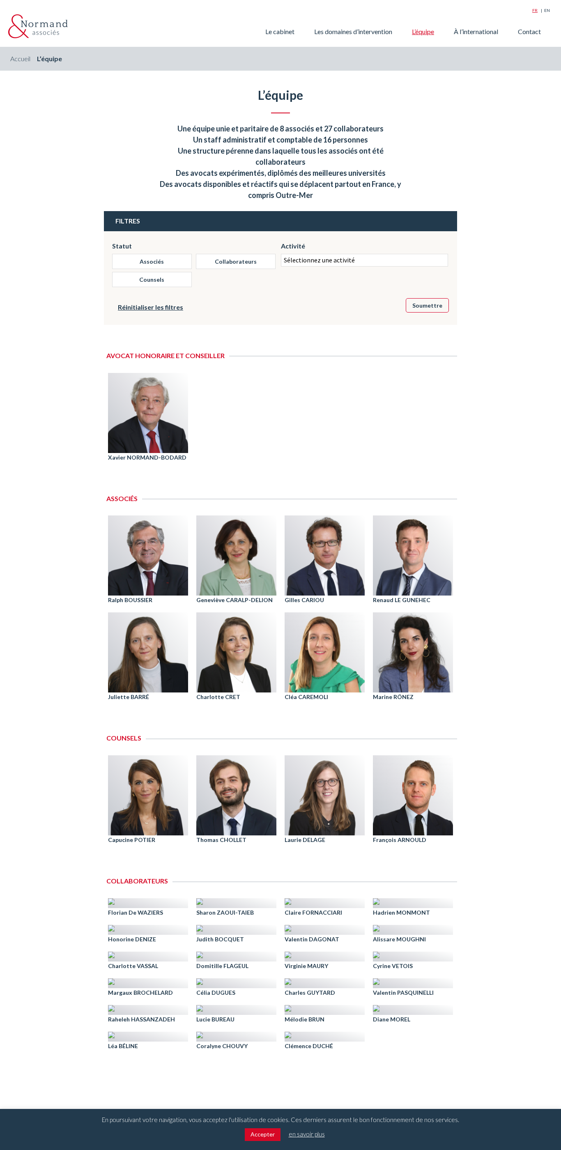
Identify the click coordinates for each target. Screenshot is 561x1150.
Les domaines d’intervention (353, 31)
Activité (293, 246)
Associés (152, 261)
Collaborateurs (236, 261)
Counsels (151, 279)
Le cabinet (279, 31)
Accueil (20, 58)
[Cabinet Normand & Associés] (38, 26)
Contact (529, 31)
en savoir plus (307, 1134)
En (547, 10)
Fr (535, 10)
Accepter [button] (263, 1134)
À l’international (476, 31)
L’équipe (423, 31)
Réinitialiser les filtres (150, 307)
